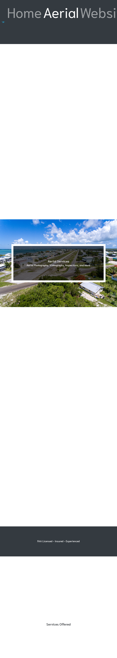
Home (24, 12)
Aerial (61, 12)
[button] (9, 263)
